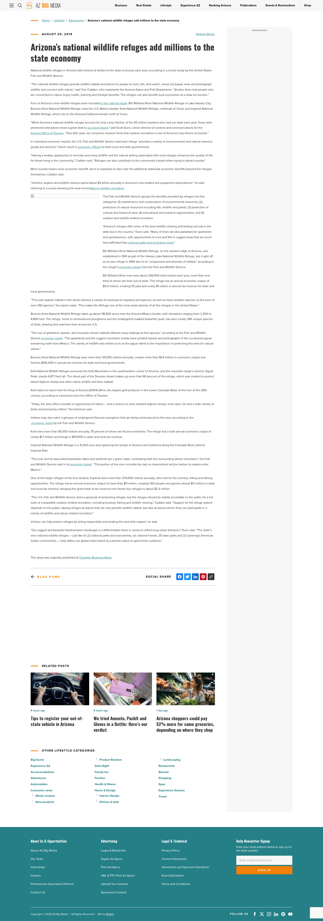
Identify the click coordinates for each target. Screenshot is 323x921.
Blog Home (48, 577)
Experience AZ (40, 766)
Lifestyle (59, 20)
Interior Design (109, 796)
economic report (130, 267)
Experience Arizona (172, 790)
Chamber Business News (95, 557)
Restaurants (167, 766)
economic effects (88, 147)
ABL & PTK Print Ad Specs (118, 875)
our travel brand (97, 128)
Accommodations (42, 772)
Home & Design (105, 790)
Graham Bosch (205, 34)
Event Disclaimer (173, 875)
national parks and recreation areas (150, 242)
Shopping (165, 778)
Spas (162, 784)
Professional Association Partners (52, 884)
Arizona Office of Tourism (47, 133)
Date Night (102, 766)
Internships (38, 867)
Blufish (110, 914)
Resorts (164, 772)
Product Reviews (110, 760)
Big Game (37, 760)
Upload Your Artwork (114, 884)
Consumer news (42, 790)
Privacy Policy (171, 850)
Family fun (102, 772)
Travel (163, 796)
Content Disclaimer (174, 859)
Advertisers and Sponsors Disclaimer (185, 867)
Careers (36, 875)
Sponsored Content (113, 892)
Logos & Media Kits (113, 850)
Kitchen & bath (109, 802)
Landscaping (171, 760)
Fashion (100, 778)
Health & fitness (105, 784)
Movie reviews (45, 796)
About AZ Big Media (44, 850)
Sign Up (264, 870)
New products (45, 802)
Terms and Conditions (176, 884)
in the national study (113, 103)
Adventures (76, 20)
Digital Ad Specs (111, 859)
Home (46, 20)
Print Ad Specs (110, 867)
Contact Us (38, 892)
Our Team (37, 859)
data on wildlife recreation (107, 188)
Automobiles (39, 784)
